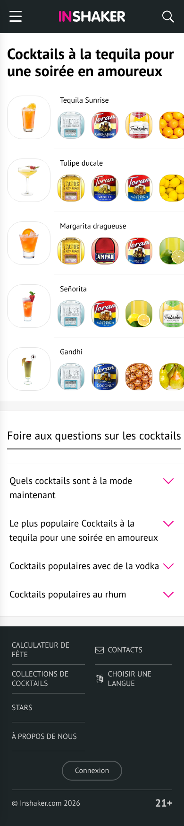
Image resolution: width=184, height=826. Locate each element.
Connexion (92, 770)
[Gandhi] (28, 369)
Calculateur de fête (40, 650)
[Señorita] (28, 306)
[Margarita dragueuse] (28, 243)
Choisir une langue (129, 678)
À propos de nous (44, 736)
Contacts (125, 650)
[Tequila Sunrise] (28, 117)
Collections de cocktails (40, 678)
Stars (22, 707)
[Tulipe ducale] (28, 180)
